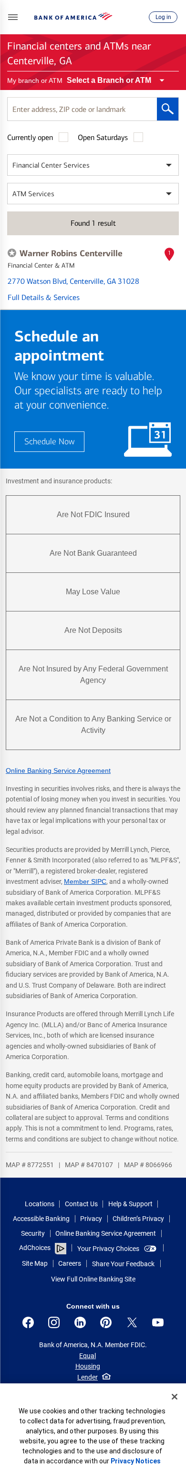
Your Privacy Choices (108, 1248)
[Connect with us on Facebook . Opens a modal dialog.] (28, 1322)
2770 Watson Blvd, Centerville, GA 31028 (73, 281)
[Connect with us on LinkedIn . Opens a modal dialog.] (80, 1322)
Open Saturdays (103, 137)
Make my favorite (12, 253)
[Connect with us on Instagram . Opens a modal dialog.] (54, 1322)
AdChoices (35, 1247)
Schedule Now (49, 442)
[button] (13, 17)
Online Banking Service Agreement (58, 770)
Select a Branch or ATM (109, 80)
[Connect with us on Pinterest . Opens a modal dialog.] (106, 1322)
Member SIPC (85, 881)
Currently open (30, 137)
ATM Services (33, 194)
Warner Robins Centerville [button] (71, 253)
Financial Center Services (51, 165)
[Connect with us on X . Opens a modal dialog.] (132, 1322)
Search (167, 109)
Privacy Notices (136, 1461)
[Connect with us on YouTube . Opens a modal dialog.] (158, 1322)
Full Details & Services (44, 297)
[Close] (174, 1396)
